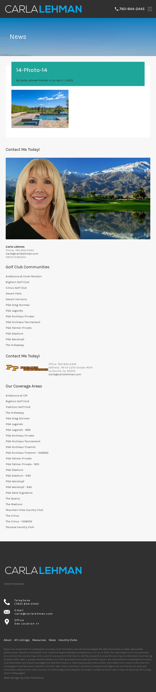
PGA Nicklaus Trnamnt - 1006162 (27, 452)
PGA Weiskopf (15, 339)
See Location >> (26, 623)
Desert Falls (14, 293)
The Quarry (13, 498)
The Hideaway (15, 345)
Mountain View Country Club (24, 510)
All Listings (22, 640)
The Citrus (12, 515)
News (52, 640)
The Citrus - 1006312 (19, 521)
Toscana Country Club (20, 527)
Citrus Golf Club (16, 287)
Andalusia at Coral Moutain (24, 276)
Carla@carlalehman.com (22, 253)
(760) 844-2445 (26, 603)
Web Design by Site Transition (24, 677)
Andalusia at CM (16, 395)
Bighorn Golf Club (17, 282)
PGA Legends (14, 310)
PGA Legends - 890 (18, 430)
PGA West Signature (19, 492)
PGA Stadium (14, 333)
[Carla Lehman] (43, 13)
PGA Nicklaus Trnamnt (21, 447)
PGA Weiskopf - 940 (19, 487)
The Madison (14, 504)
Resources (39, 640)
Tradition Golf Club (18, 407)
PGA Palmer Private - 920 (22, 464)
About (8, 640)
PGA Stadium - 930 (18, 475)
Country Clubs (68, 640)
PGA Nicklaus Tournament (23, 322)
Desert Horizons (16, 299)
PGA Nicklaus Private (20, 316)
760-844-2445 (132, 9)
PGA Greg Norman (18, 305)
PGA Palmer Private (19, 328)
